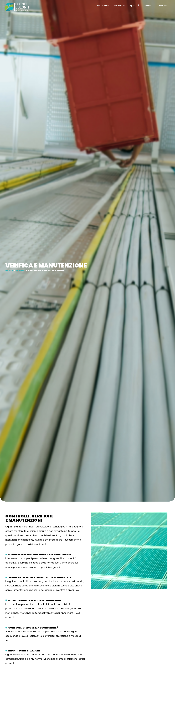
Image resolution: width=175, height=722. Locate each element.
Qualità (134, 5)
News (148, 5)
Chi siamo (103, 5)
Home (9, 270)
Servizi (118, 5)
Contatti (161, 5)
